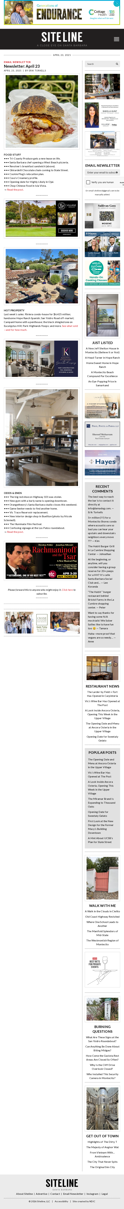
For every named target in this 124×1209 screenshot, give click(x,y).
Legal (105, 1193)
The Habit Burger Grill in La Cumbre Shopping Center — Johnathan (101, 550)
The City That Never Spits (102, 1161)
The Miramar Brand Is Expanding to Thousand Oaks (101, 802)
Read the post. (15, 189)
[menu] (116, 39)
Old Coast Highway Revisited (102, 916)
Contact (55, 1193)
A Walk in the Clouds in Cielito (102, 911)
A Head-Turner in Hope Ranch (102, 357)
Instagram (92, 1193)
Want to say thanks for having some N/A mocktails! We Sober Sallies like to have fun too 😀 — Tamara (101, 620)
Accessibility (61, 1201)
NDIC (92, 1201)
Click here (67, 589)
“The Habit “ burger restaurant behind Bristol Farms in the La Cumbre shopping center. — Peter (101, 599)
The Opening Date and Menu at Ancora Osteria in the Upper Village (102, 727)
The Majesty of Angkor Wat (102, 1147)
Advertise (41, 1193)
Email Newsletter (17, 62)
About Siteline (24, 1193)
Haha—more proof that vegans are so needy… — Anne (102, 637)
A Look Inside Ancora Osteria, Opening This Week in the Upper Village (102, 714)
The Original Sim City (102, 1167)
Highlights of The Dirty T (102, 1141)
